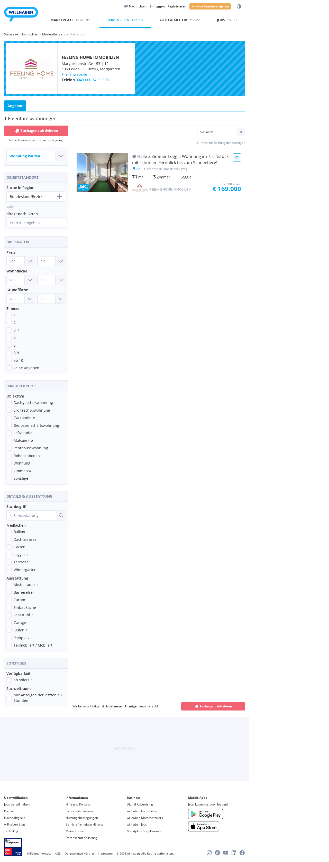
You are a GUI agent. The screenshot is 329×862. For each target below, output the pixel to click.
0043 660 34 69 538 (92, 79)
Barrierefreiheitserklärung (84, 824)
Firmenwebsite (74, 74)
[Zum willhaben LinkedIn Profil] (234, 853)
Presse (9, 811)
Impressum (105, 853)
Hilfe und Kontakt (78, 804)
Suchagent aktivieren (39, 130)
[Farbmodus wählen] (239, 6)
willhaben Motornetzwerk (145, 818)
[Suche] (61, 515)
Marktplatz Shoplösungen (145, 831)
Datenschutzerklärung (81, 838)
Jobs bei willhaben (17, 804)
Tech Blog (11, 831)
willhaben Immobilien (142, 811)
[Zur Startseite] (21, 15)
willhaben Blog (14, 824)
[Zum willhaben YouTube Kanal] (226, 853)
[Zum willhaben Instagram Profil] (209, 853)
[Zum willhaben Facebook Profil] (242, 853)
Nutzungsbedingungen (82, 818)
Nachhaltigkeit (14, 818)
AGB (58, 853)
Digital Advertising (140, 804)
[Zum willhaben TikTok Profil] (217, 853)
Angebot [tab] (15, 105)
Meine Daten (75, 831)
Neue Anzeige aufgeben (212, 6)
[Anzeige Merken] (237, 157)
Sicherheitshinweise (80, 811)
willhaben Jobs (137, 824)
